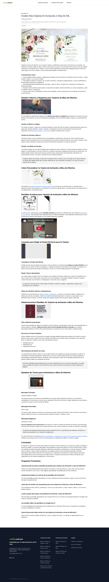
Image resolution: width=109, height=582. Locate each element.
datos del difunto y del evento (41, 130)
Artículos (69, 2)
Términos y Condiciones (77, 541)
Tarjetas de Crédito (43, 2)
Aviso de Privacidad (76, 544)
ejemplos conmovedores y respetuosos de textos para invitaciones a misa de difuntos (63, 436)
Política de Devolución (76, 547)
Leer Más (23, 25)
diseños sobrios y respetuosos (48, 294)
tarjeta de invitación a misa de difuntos (41, 186)
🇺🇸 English (11, 557)
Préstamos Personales (57, 2)
